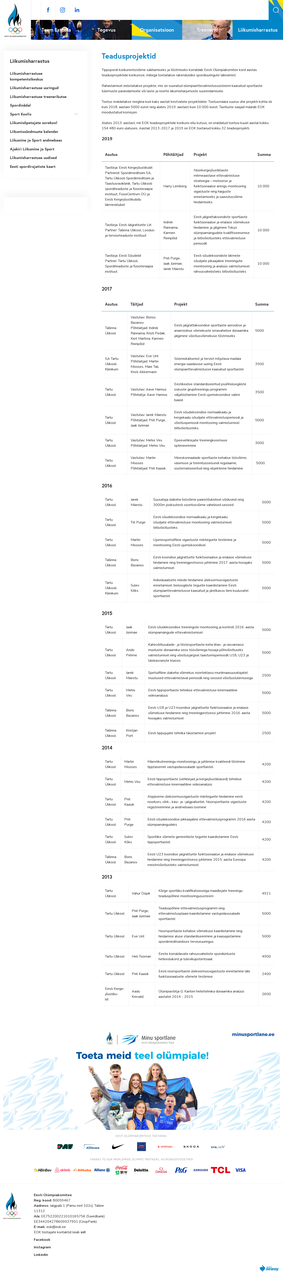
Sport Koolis (20, 114)
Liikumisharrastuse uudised (33, 157)
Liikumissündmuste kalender (34, 131)
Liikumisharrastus (30, 61)
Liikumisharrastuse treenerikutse (38, 96)
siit (83, 1232)
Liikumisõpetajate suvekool (33, 122)
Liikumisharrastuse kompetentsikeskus (26, 76)
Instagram (42, 1247)
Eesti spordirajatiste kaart (32, 166)
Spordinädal (20, 105)
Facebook (42, 1239)
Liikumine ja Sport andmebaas (36, 140)
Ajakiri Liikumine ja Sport (32, 148)
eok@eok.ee (56, 1226)
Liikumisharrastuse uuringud (34, 87)
